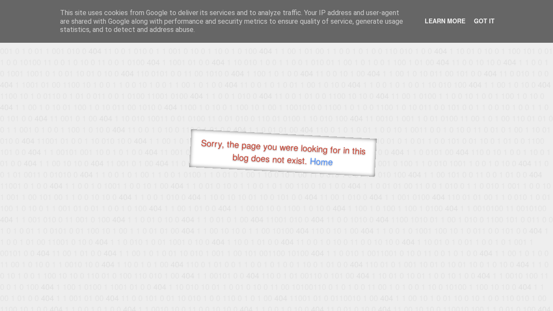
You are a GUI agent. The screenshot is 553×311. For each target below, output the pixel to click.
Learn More (445, 20)
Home (321, 161)
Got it (484, 20)
